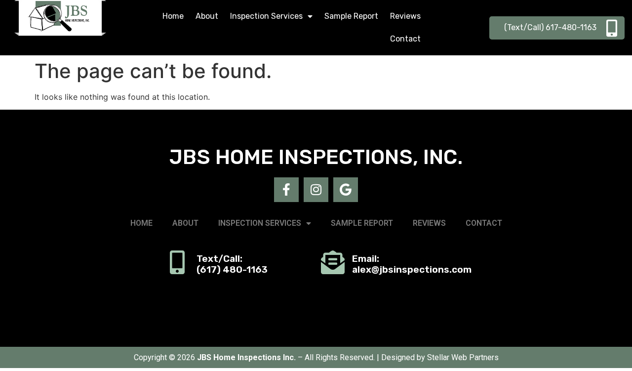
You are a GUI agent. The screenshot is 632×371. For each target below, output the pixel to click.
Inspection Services (266, 16)
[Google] (345, 189)
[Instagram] (316, 189)
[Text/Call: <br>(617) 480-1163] (177, 262)
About (207, 16)
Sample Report (351, 16)
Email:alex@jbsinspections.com (412, 264)
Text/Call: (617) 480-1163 (232, 264)
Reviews (405, 16)
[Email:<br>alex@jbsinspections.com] (333, 262)
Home (173, 16)
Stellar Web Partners (463, 357)
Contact (405, 38)
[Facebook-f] (286, 189)
